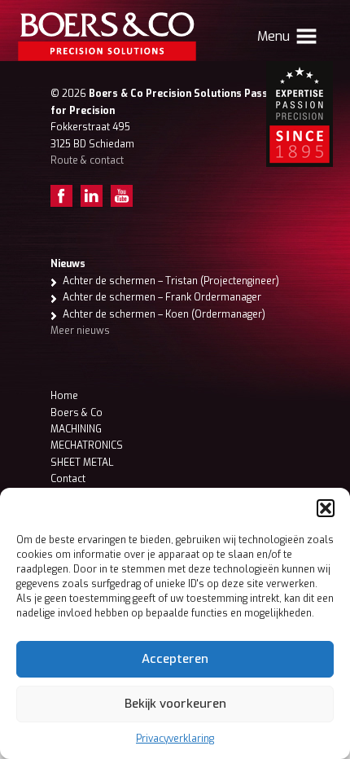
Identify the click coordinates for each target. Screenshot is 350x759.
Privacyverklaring (175, 738)
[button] (325, 508)
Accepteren (175, 659)
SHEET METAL (81, 462)
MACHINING (76, 429)
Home (64, 395)
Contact (67, 478)
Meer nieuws (80, 330)
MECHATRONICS (86, 445)
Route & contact (87, 160)
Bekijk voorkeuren (175, 703)
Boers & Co (76, 412)
